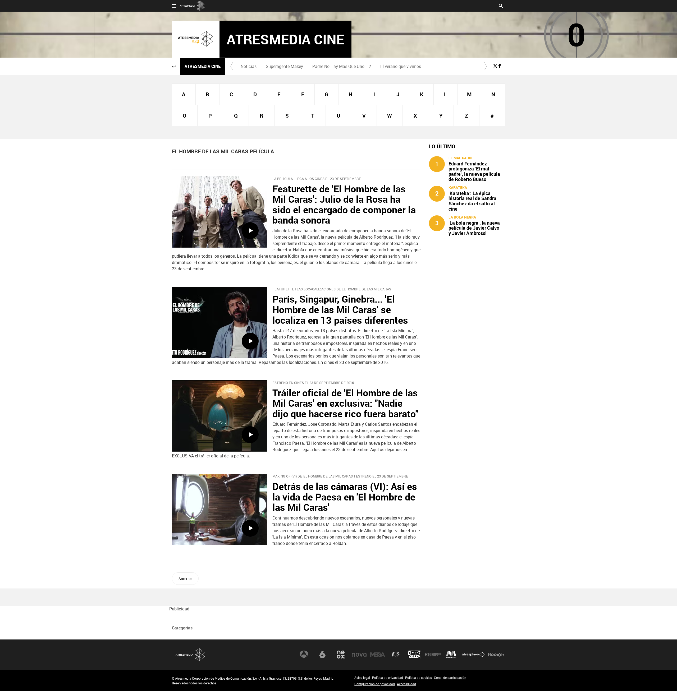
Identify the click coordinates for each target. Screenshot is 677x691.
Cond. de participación (450, 677)
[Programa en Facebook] (499, 66)
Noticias (249, 66)
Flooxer (496, 654)
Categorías (182, 628)
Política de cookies (418, 677)
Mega (378, 654)
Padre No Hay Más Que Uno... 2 (341, 66)
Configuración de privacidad (374, 684)
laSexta (322, 654)
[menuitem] (248, 66)
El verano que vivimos (400, 66)
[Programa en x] (495, 66)
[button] (174, 66)
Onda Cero (414, 654)
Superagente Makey (284, 66)
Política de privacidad (387, 677)
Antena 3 (304, 654)
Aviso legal (362, 677)
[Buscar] (501, 5)
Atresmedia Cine (203, 66)
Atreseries (396, 654)
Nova (359, 654)
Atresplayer (474, 654)
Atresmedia (190, 655)
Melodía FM (451, 654)
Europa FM (433, 654)
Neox (341, 654)
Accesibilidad (406, 684)
